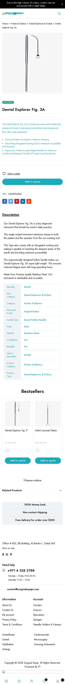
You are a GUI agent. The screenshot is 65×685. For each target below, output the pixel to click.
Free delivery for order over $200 (35, 520)
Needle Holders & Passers (47, 624)
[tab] (10, 214)
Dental (27, 354)
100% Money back (35, 504)
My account (8, 615)
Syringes (37, 619)
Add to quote (32, 181)
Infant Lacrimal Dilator (46, 430)
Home (5, 23)
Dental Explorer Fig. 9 (16, 430)
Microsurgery (40, 639)
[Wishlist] (11, 174)
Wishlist (46, 679)
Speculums (38, 615)
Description (10, 214)
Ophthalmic (8, 644)
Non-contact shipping (35, 512)
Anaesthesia (8, 634)
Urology (6, 649)
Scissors (37, 610)
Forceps (37, 605)
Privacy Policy (9, 619)
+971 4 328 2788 (20, 570)
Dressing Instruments (44, 644)
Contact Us (7, 610)
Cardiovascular (41, 634)
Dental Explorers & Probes (40, 23)
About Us (7, 605)
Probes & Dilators (18, 23)
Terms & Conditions (12, 624)
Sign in (31, 681)
